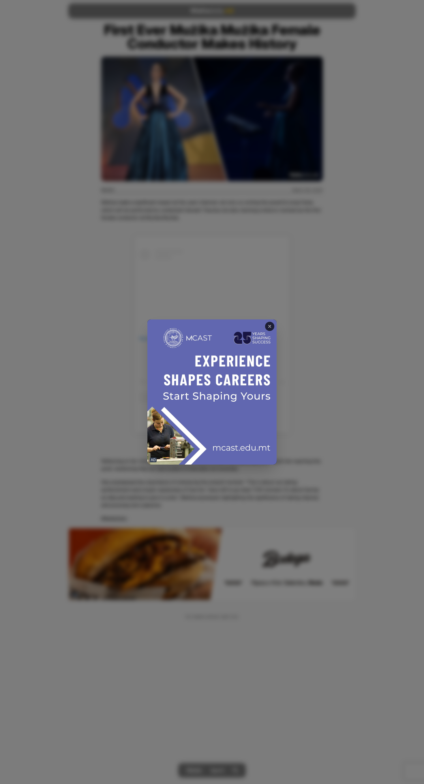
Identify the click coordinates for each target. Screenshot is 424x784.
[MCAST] (212, 392)
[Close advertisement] (269, 326)
